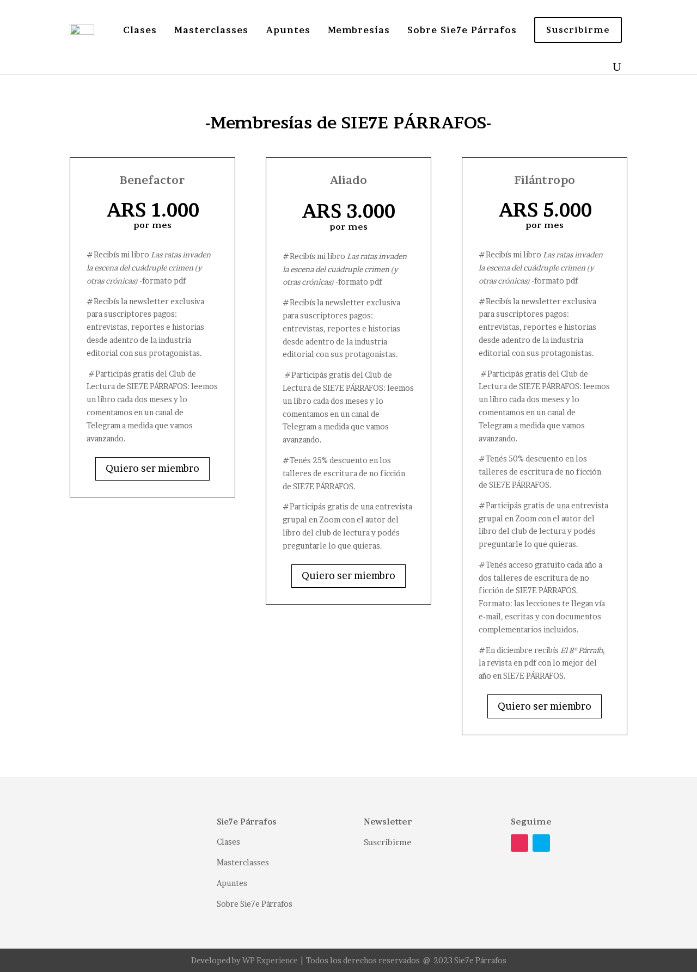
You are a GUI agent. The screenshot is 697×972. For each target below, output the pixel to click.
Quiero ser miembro (152, 468)
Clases (140, 29)
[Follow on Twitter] (541, 843)
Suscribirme (388, 842)
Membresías (359, 29)
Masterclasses (211, 29)
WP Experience (270, 960)
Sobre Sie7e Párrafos (462, 29)
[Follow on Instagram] (519, 843)
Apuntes (288, 29)
